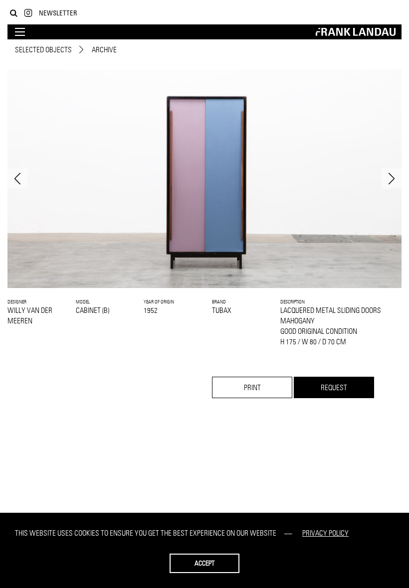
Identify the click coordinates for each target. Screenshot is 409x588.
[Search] (13, 13)
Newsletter (58, 12)
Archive (104, 49)
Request (334, 387)
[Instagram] (28, 13)
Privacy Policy (325, 533)
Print (252, 387)
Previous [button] (17, 178)
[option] (204, 178)
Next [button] (392, 178)
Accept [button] (204, 563)
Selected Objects (43, 49)
